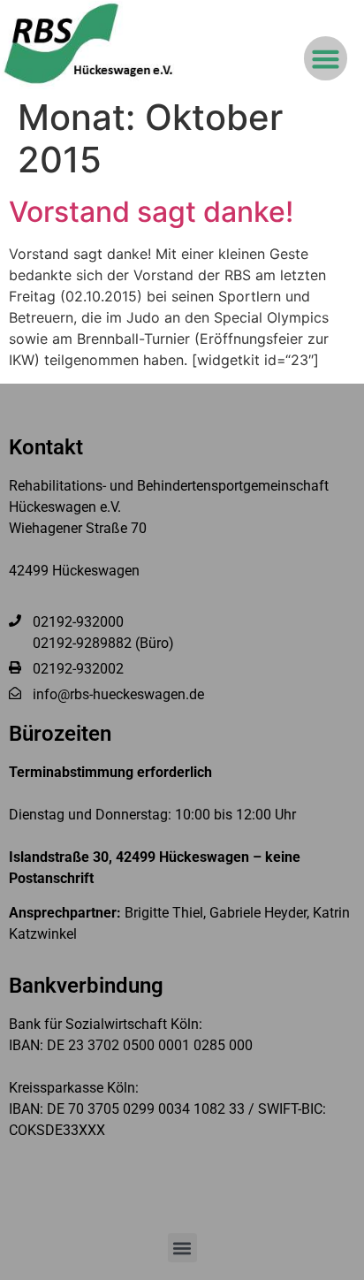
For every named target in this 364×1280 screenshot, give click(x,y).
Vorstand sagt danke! (151, 211)
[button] (326, 58)
